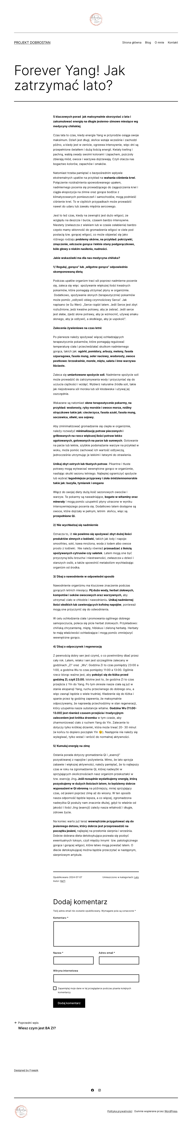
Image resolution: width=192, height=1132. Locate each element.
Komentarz (60, 917)
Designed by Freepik (26, 1070)
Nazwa (58, 952)
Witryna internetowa (65, 970)
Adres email (107, 952)
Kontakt (173, 42)
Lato (136, 877)
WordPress (170, 1111)
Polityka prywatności (119, 1111)
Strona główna (131, 42)
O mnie (159, 42)
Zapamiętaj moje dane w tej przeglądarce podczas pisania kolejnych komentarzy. (94, 990)
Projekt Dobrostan (32, 43)
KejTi (62, 881)
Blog (148, 42)
